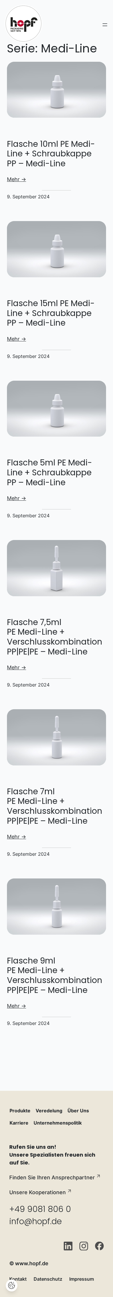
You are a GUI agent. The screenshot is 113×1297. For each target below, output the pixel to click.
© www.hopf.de (28, 1263)
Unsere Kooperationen (37, 1192)
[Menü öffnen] (104, 24)
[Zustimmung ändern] (11, 1285)
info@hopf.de (35, 1221)
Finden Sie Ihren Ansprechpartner (52, 1177)
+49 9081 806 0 (40, 1209)
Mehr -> (16, 179)
